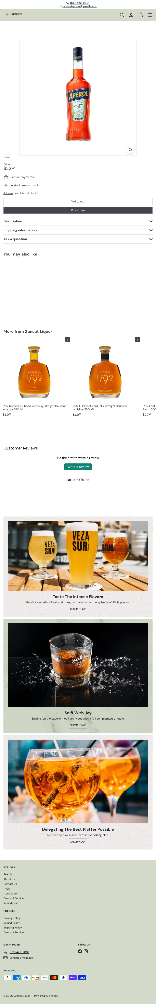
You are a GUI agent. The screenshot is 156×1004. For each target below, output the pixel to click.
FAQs (6, 888)
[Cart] (140, 15)
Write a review (78, 467)
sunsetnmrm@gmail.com (80, 6)
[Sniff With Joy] (78, 665)
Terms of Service (13, 898)
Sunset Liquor (38, 331)
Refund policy (11, 903)
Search (7, 874)
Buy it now (78, 210)
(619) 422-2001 (79, 3)
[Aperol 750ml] (25, 290)
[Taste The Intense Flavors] (78, 556)
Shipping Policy (12, 927)
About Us (9, 879)
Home (6, 157)
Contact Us (10, 884)
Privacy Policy (11, 918)
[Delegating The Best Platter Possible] (78, 781)
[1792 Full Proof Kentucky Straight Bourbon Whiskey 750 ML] (105, 378)
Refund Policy (11, 923)
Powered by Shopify (46, 996)
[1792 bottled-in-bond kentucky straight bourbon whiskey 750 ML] (35, 378)
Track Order (10, 893)
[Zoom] (130, 149)
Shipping (8, 193)
